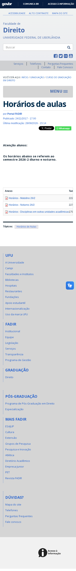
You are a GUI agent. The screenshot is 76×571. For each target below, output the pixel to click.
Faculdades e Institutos (19, 274)
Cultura (9, 432)
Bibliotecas (12, 280)
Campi (9, 268)
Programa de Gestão (18, 360)
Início (24, 77)
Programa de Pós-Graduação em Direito (30, 403)
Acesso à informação (61, 3)
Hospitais (11, 285)
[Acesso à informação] (50, 553)
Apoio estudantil (15, 303)
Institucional (12, 331)
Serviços (18, 64)
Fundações (12, 297)
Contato (46, 67)
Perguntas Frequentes (60, 64)
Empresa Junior (14, 466)
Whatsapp (64, 128)
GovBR (5, 3)
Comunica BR (31, 3)
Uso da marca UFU (16, 314)
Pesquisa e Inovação (18, 449)
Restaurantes (13, 291)
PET (7, 472)
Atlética (9, 455)
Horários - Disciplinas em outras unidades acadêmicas (39, 211)
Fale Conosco (65, 67)
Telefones (35, 64)
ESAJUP (9, 426)
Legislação (11, 343)
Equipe (9, 337)
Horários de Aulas (26, 226)
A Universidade (14, 262)
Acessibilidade (17, 13)
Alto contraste (38, 13)
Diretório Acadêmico (17, 461)
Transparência (14, 354)
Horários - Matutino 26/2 (22, 198)
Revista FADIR (13, 478)
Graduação (37, 77)
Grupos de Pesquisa (18, 443)
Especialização (14, 409)
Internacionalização (17, 308)
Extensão (11, 438)
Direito (9, 377)
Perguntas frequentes (19, 516)
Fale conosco (13, 522)
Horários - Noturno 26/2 (22, 204)
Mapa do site (59, 13)
